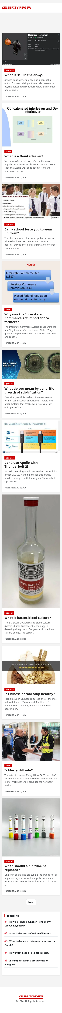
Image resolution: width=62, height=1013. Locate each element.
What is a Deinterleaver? (23, 156)
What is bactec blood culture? (27, 618)
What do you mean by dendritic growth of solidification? (29, 390)
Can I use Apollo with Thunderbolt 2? (21, 464)
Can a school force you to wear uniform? (28, 231)
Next (31, 902)
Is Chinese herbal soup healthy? (29, 694)
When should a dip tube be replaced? (25, 868)
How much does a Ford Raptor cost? (29, 952)
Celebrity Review (16, 7)
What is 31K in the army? (23, 75)
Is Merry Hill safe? (18, 770)
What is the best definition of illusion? (30, 933)
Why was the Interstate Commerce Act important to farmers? (26, 318)
